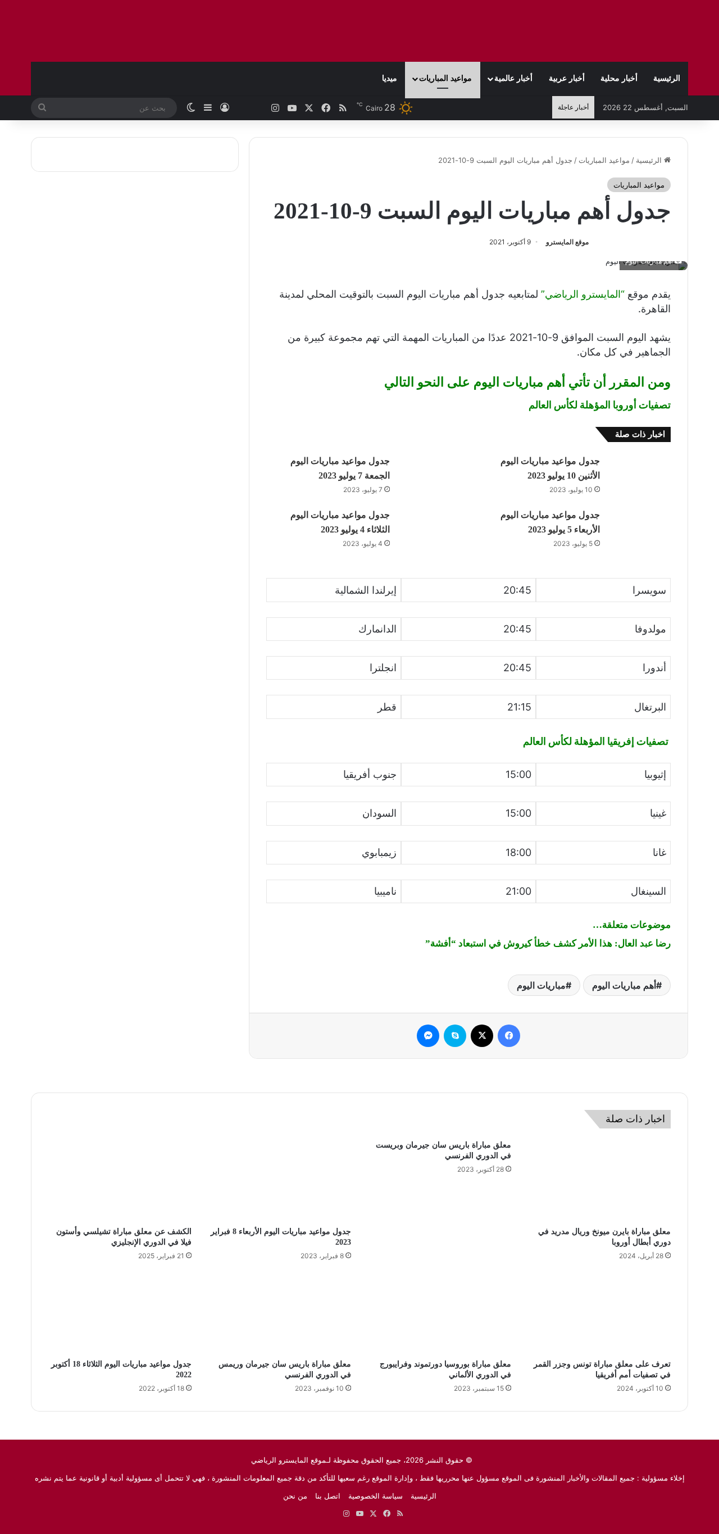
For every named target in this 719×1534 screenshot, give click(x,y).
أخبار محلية (619, 78)
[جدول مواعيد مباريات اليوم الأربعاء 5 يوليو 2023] (639, 528)
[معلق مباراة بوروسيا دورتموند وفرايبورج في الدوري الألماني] (439, 1313)
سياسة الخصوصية (375, 1495)
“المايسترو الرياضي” (583, 294)
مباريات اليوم (541, 985)
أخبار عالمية (513, 78)
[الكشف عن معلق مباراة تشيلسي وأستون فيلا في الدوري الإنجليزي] (120, 1180)
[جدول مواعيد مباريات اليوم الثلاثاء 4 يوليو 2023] (429, 528)
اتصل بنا (327, 1495)
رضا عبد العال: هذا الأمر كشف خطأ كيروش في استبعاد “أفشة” (548, 943)
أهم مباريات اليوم (624, 985)
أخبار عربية (567, 78)
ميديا (389, 78)
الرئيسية (666, 78)
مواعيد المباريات (445, 78)
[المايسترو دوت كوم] (618, 31)
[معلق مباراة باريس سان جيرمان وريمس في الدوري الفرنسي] (280, 1313)
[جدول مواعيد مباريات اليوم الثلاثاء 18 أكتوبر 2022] (120, 1313)
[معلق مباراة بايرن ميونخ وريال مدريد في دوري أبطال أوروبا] (599, 1180)
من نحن (295, 1495)
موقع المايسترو (567, 242)
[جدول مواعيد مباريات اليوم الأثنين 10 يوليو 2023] (639, 474)
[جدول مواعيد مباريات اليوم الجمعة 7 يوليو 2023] (429, 474)
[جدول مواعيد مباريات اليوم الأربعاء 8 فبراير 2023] (280, 1180)
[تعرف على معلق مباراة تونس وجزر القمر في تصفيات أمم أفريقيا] (599, 1313)
